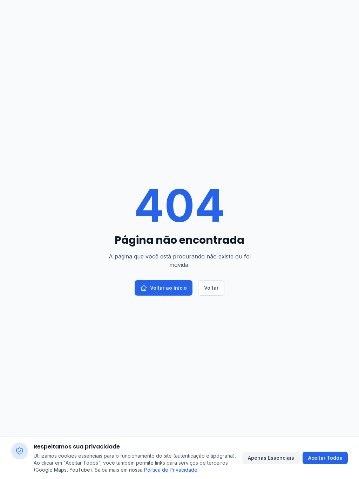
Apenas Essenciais (271, 458)
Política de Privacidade (170, 470)
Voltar (211, 288)
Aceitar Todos (325, 458)
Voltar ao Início (168, 288)
